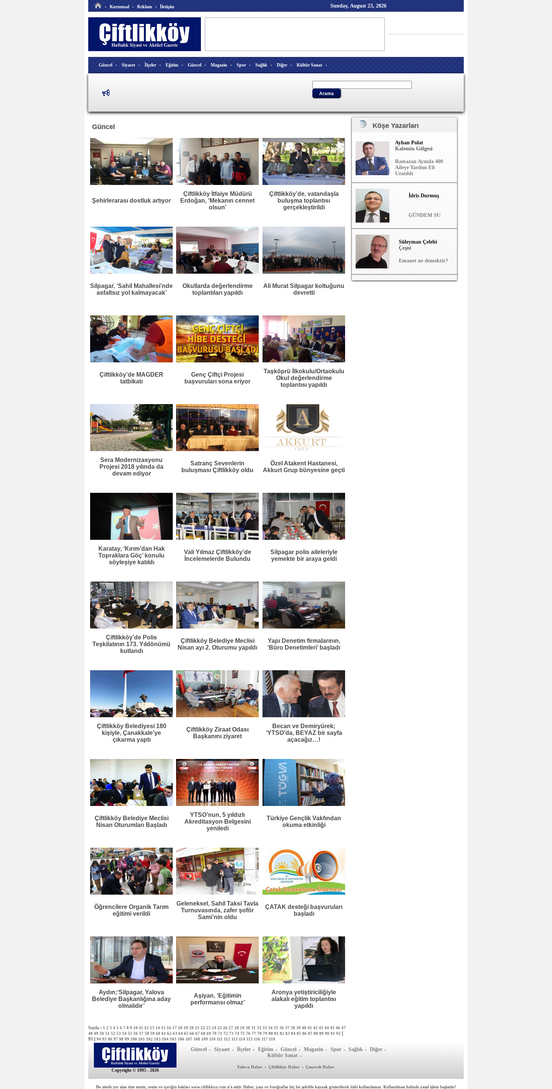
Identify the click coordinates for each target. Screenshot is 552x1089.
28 (237, 1027)
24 (214, 1027)
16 (169, 1027)
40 (305, 1027)
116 (257, 1039)
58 (147, 1033)
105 (174, 1039)
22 (203, 1027)
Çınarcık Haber (320, 1067)
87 (311, 1033)
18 (181, 1027)
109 (205, 1039)
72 (226, 1033)
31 (254, 1027)
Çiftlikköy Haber (284, 1067)
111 (220, 1039)
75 (243, 1033)
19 (186, 1027)
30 (248, 1027)
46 (338, 1027)
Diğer (282, 65)
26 (226, 1027)
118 (272, 1039)
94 (99, 1039)
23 (209, 1027)
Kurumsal (119, 6)
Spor (241, 65)
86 (305, 1033)
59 (153, 1033)
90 (327, 1033)
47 (343, 1027)
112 (227, 1039)
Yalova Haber (249, 1067)
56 (136, 1033)
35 (276, 1027)
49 (97, 1033)
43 (321, 1027)
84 (294, 1033)
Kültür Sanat (309, 65)
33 (265, 1027)
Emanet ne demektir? (423, 261)
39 (299, 1027)
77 (254, 1033)
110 (213, 1039)
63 (175, 1033)
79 (265, 1033)
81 (277, 1033)
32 (259, 1027)
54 (125, 1033)
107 (189, 1039)
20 (192, 1027)
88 (316, 1033)
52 (113, 1033)
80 (271, 1033)
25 (220, 1027)
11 (141, 1027)
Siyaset (128, 65)
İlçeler (150, 65)
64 (181, 1033)
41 (310, 1027)
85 (299, 1033)
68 (204, 1033)
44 (327, 1027)
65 (187, 1033)
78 (260, 1033)
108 (197, 1039)
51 (108, 1033)
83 (288, 1033)
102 (150, 1039)
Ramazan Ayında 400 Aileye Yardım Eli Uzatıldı (419, 167)
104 (166, 1039)
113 (235, 1039)
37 (288, 1027)
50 (102, 1033)
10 (136, 1027)
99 (127, 1039)
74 (237, 1033)
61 (164, 1033)
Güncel (105, 65)
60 (158, 1033)
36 (282, 1027)
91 (333, 1033)
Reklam (144, 6)
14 (158, 1027)
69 (209, 1033)
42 (316, 1027)
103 (158, 1039)
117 (265, 1039)
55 (130, 1033)
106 (182, 1039)
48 (91, 1033)
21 (198, 1027)
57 (142, 1033)
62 (170, 1033)
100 (134, 1039)
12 (147, 1027)
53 (119, 1033)
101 (142, 1039)
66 (192, 1033)
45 (333, 1027)
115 (250, 1039)
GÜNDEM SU (424, 215)
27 (231, 1027)
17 (175, 1027)
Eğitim (172, 65)
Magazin (219, 65)
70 (215, 1033)
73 (232, 1033)
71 (220, 1033)
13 (152, 1027)
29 (243, 1027)
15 (164, 1027)
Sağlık (261, 65)
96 (110, 1039)
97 (116, 1039)
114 (242, 1039)
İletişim (167, 6)
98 (122, 1039)
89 (322, 1033)
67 (198, 1033)
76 (249, 1033)
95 (105, 1039)
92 (339, 1033)
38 (293, 1027)
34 (271, 1027)
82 (282, 1033)
